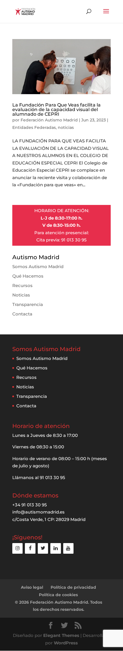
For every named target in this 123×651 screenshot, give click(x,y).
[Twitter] (43, 548)
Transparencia (27, 304)
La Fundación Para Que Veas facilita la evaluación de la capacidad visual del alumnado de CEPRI (56, 109)
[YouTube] (68, 548)
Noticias (21, 295)
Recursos (22, 285)
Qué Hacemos (27, 276)
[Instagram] (17, 548)
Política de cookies (58, 594)
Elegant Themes (61, 635)
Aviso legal (32, 587)
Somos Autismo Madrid (38, 266)
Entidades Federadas (34, 127)
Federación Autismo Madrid (49, 120)
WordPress (66, 643)
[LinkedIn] (55, 548)
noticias (66, 127)
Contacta (22, 314)
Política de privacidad (73, 587)
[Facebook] (30, 548)
